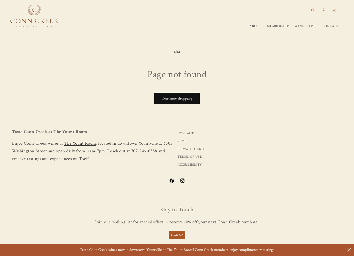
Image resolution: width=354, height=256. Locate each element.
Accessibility (189, 165)
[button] (313, 10)
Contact (185, 133)
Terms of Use (189, 157)
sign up (177, 234)
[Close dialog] (349, 250)
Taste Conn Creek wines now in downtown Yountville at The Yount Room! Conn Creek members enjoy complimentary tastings (177, 249)
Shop (181, 141)
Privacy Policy (190, 149)
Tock (83, 159)
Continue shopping (177, 98)
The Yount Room (80, 143)
